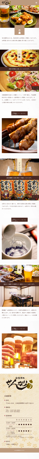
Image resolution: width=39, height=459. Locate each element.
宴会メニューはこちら (19, 328)
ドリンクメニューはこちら (19, 219)
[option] (19, 81)
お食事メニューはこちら (19, 113)
